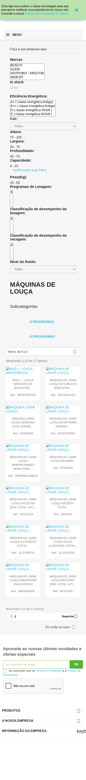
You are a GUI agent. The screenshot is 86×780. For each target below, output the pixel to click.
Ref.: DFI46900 (63, 467)
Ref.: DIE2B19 (63, 514)
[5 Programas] (42, 317)
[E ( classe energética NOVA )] (32, 114)
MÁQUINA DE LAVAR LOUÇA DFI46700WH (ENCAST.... (63, 422)
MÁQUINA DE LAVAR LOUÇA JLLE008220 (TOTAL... (23, 541)
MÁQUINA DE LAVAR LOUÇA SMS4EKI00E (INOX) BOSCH (23, 580)
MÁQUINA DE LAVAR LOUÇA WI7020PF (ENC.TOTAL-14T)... (63, 580)
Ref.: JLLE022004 (63, 552)
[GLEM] (27, 70)
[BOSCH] (27, 66)
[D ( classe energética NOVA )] (32, 110)
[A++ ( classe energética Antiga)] (32, 106)
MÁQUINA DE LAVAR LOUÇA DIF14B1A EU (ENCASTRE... (63, 384)
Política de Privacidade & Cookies (47, 13)
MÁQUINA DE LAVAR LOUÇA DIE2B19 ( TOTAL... (63, 503)
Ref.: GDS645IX (23, 433)
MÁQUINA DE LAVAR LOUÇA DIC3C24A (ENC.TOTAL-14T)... (23, 503)
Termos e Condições (49, 670)
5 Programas (42, 322)
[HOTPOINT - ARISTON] (27, 74)
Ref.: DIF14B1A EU (63, 394)
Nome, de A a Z (42, 351)
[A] (11, 219)
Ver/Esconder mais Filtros (30, 170)
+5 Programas (42, 336)
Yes (15, 87)
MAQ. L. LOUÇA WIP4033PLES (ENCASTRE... (23, 384)
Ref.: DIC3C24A (23, 514)
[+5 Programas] (42, 331)
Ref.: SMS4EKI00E (23, 591)
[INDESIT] (27, 77)
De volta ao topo (60, 627)
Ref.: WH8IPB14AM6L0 (23, 475)
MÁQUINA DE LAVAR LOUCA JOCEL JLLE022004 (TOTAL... (63, 541)
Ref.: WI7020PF (63, 591)
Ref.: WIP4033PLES (23, 394)
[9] (11, 192)
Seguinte (70, 616)
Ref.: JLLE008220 (23, 552)
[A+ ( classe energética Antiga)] (32, 102)
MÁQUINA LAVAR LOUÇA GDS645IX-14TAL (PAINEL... (23, 422)
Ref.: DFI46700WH (63, 433)
